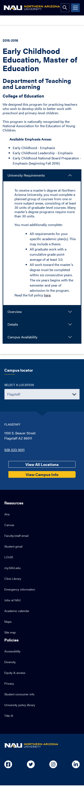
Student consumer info (19, 694)
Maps (8, 621)
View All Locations (42, 464)
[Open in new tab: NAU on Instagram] (53, 764)
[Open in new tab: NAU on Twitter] (31, 764)
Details (13, 324)
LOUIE (8, 557)
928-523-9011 (14, 449)
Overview (15, 311)
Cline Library (12, 578)
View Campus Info (42, 474)
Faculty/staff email (16, 535)
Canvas (9, 525)
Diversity (10, 662)
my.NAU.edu (12, 568)
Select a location (19, 385)
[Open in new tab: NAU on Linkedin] (76, 764)
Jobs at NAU (12, 600)
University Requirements (26, 175)
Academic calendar (16, 611)
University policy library (19, 705)
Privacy (9, 683)
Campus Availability (22, 336)
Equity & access (14, 672)
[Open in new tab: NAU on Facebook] (8, 764)
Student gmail (13, 546)
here (47, 295)
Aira (6, 514)
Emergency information (19, 589)
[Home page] (31, 7)
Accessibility (12, 651)
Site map (10, 632)
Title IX (8, 715)
